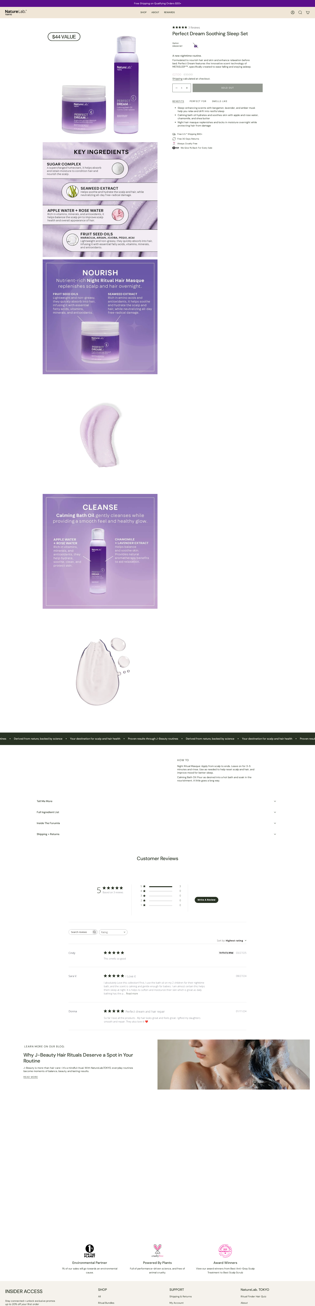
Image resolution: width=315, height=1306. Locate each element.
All (99, 1296)
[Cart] (308, 12)
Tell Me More (44, 801)
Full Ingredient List (48, 812)
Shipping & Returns (180, 1296)
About (244, 1303)
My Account (176, 1303)
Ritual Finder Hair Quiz (253, 1296)
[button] (143, 13)
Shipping (177, 78)
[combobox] (113, 932)
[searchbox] (80, 932)
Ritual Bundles (106, 1303)
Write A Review (206, 899)
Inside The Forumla (48, 823)
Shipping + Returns (48, 834)
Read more (132, 993)
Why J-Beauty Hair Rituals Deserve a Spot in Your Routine (78, 1058)
